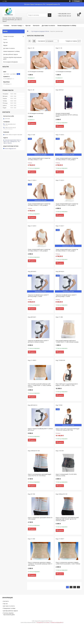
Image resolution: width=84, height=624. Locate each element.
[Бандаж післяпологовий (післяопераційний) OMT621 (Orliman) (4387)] (68, 102)
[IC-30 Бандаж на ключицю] (40, 60)
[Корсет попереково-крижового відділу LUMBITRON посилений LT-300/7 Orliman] (68, 551)
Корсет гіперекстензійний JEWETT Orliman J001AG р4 (40, 429)
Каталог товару (17, 25)
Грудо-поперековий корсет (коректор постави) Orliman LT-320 (39, 158)
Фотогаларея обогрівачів (10, 62)
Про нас (28, 25)
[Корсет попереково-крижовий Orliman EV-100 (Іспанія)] (40, 506)
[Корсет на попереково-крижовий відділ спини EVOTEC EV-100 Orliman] (40, 463)
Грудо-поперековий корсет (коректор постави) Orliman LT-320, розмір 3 (67, 158)
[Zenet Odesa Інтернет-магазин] (8, 12)
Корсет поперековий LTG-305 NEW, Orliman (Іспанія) (66, 474)
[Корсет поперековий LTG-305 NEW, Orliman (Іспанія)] (68, 463)
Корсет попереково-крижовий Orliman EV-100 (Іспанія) (40, 518)
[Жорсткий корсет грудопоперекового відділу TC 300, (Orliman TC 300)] (68, 372)
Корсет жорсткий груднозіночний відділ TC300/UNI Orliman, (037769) (67, 429)
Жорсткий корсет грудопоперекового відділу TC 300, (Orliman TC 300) (67, 384)
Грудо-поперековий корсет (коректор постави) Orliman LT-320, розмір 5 (67, 204)
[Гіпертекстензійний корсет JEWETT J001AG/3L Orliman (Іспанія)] (40, 329)
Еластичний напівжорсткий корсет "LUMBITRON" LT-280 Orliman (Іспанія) (67, 341)
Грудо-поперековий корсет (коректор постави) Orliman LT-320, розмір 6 (39, 250)
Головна (6, 25)
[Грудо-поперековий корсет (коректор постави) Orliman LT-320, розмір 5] (68, 192)
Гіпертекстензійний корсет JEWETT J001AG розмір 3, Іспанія (38, 295)
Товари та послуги (8, 36)
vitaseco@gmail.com (10, 148)
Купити (32, 81)
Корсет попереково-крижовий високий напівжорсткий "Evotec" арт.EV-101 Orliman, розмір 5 (67, 519)
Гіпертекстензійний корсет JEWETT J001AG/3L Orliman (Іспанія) (38, 341)
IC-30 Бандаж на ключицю (35, 71)
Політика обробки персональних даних (12, 58)
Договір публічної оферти (10, 54)
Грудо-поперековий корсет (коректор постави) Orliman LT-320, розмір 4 (39, 204)
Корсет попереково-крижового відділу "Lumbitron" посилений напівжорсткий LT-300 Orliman (40, 564)
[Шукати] (49, 15)
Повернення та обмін (9, 608)
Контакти (36, 25)
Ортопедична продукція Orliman (40, 31)
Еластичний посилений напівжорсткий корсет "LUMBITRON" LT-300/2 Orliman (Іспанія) (39, 385)
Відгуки (5, 45)
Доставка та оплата (48, 25)
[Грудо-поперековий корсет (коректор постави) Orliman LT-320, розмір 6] (40, 238)
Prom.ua (50, 621)
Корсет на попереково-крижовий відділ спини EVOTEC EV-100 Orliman (39, 474)
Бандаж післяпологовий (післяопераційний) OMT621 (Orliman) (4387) (67, 115)
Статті (5, 39)
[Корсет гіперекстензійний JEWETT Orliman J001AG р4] (40, 417)
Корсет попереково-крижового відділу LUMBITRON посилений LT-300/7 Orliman (68, 563)
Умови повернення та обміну (66, 25)
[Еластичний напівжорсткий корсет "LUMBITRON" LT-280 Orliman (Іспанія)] (68, 329)
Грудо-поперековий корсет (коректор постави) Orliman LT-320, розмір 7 (67, 250)
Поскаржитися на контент (43, 622)
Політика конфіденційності (56, 622)
